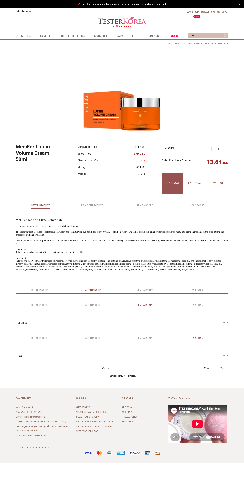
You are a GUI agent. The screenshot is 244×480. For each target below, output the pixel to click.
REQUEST (174, 36)
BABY (119, 36)
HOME (169, 43)
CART (215, 12)
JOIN (197, 13)
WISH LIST (218, 183)
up (223, 149)
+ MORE (224, 323)
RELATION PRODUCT (92, 205)
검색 (225, 35)
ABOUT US (127, 407)
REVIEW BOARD (145, 205)
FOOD (135, 36)
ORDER (225, 12)
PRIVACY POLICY (129, 417)
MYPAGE (205, 12)
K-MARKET (100, 36)
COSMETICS (23, 36)
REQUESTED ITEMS (73, 36)
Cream (190, 43)
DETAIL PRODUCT (40, 205)
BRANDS (153, 36)
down (214, 149)
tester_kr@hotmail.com (34, 417)
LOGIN (190, 12)
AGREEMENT (128, 412)
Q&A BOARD (197, 205)
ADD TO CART (195, 183)
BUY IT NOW (172, 183)
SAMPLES (46, 36)
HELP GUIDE (127, 422)
